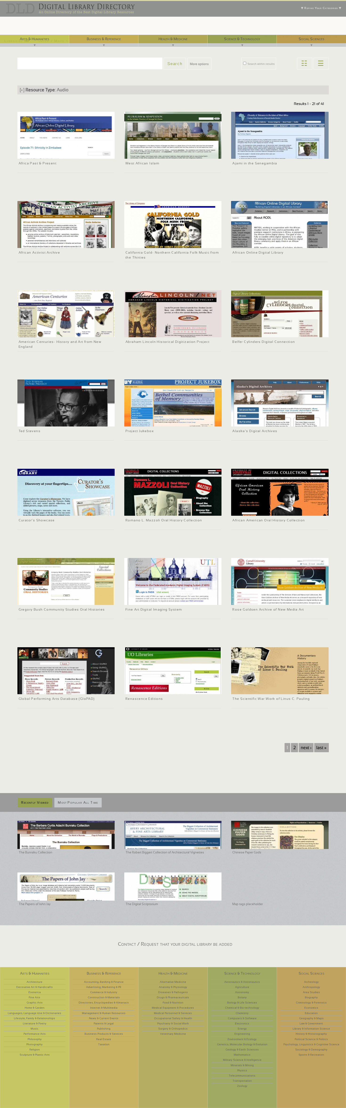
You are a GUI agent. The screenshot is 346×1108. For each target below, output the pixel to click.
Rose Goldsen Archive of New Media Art (268, 609)
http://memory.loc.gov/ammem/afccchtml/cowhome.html (165, 243)
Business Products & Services (103, 1033)
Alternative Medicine (173, 981)
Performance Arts (35, 1033)
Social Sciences (311, 39)
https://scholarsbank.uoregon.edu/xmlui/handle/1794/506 (165, 690)
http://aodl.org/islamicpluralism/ (148, 154)
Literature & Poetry (34, 1023)
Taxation (103, 1044)
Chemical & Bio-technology (242, 1007)
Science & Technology (242, 39)
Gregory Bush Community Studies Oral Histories (62, 609)
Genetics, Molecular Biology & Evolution (242, 1044)
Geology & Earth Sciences (242, 1049)
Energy (242, 1028)
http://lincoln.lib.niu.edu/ (142, 333)
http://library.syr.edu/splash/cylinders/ (259, 333)
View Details (35, 148)
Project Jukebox (139, 431)
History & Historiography (311, 1033)
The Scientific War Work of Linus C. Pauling (271, 699)
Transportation (242, 1080)
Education (311, 1013)
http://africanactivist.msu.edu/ (40, 243)
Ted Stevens (29, 431)
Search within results (261, 63)
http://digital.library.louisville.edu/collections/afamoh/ (269, 511)
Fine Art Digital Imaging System (153, 609)
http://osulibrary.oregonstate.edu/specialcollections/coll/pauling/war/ (280, 690)
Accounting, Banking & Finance (104, 981)
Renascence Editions (144, 699)
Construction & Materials (104, 997)
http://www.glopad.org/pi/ (37, 690)
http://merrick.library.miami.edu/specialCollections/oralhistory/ (62, 600)
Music (34, 1028)
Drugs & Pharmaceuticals (173, 997)
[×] (22, 89)
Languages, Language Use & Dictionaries (34, 1013)
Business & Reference (104, 39)
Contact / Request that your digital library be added (175, 944)
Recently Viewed (34, 802)
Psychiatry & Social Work (173, 1023)
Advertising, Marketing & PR (103, 987)
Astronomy (242, 992)
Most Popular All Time (78, 802)
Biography (311, 997)
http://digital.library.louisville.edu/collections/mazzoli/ (163, 511)
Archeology (311, 981)
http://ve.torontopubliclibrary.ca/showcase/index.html (56, 511)
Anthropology (311, 987)
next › (306, 747)
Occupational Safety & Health (173, 1018)
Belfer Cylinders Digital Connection (263, 342)
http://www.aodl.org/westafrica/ (255, 243)
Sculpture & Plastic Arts (35, 1054)
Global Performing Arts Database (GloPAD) (57, 699)
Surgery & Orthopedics (173, 1028)
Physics (242, 1070)
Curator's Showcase (37, 520)
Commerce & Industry (103, 992)
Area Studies (311, 992)
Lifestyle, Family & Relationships (34, 1018)
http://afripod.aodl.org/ (35, 154)
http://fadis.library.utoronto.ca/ (147, 600)
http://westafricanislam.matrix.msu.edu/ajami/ (264, 154)
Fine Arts (34, 997)
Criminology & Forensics (311, 1002)
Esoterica (34, 992)
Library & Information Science (311, 1028)
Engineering (242, 1033)
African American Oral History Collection (268, 520)
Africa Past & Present (37, 163)
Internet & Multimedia (103, 1007)
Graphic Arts (35, 1002)
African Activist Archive (39, 252)
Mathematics (242, 1054)
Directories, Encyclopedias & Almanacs (104, 1002)
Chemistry (242, 1013)
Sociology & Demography (311, 1049)
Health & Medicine (173, 39)
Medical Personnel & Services (173, 1013)
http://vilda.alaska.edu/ (249, 422)
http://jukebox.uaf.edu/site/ (145, 422)
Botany (242, 997)
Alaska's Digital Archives (254, 431)
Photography (34, 1044)
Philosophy (35, 1039)
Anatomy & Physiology (173, 987)
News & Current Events (103, 1018)
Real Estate (103, 1039)
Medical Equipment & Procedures (173, 1007)
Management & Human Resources (103, 1013)
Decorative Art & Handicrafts (34, 987)
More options (199, 64)
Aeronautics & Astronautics (242, 981)
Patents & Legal (104, 1023)
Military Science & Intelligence (242, 1059)
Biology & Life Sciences (242, 1002)
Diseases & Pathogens (173, 992)
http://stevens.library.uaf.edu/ (40, 422)
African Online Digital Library (257, 252)
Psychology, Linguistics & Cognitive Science (311, 1044)
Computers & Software (242, 1018)
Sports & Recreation (311, 1054)
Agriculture (242, 987)
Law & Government (311, 1023)
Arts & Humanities (34, 39)
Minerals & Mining (242, 1065)
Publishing (103, 1028)
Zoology (242, 1086)
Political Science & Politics (311, 1039)
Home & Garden (34, 1007)
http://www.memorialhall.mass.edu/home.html (51, 333)
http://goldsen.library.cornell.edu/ (255, 600)
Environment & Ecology (242, 1039)
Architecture (34, 981)
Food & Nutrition (173, 1002)
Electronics (242, 1023)
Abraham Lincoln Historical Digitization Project (167, 342)
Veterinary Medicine (173, 1033)
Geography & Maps (311, 1018)
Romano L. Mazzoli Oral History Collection (163, 520)
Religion (34, 1049)
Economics (311, 1007)
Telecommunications (242, 1075)
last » (321, 747)
